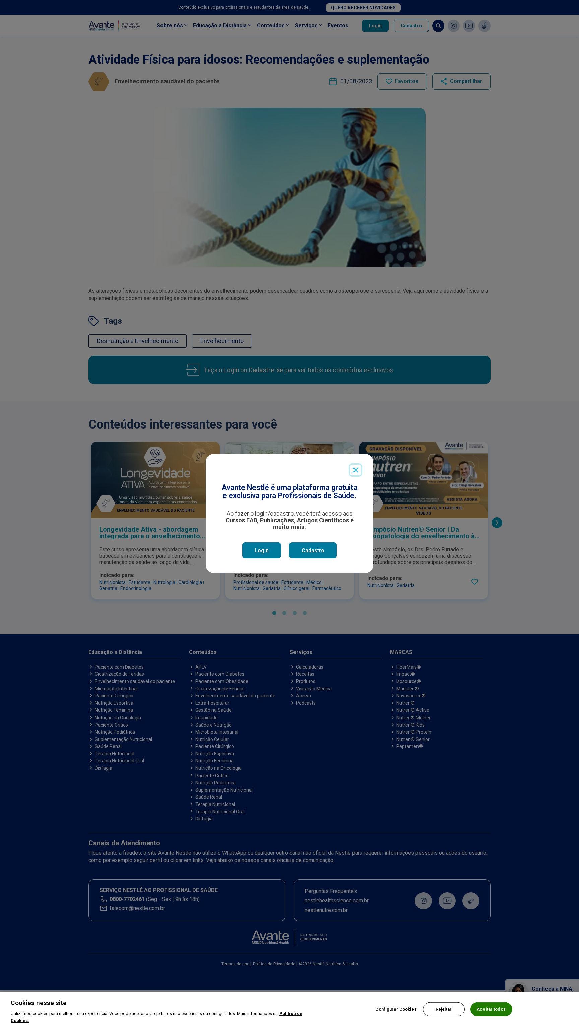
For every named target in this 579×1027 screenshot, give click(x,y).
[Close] (355, 470)
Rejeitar (444, 1009)
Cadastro (313, 550)
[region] (289, 1009)
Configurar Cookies (395, 1009)
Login (262, 550)
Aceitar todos (491, 1009)
